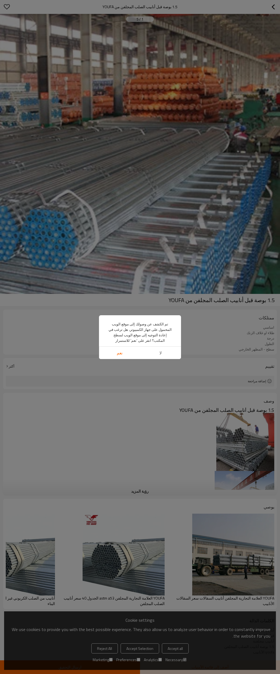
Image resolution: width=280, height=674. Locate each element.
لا (160, 353)
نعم (119, 353)
